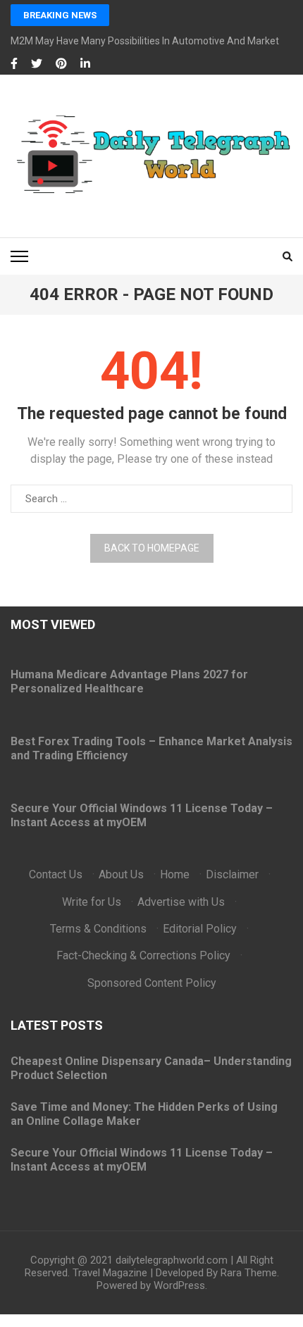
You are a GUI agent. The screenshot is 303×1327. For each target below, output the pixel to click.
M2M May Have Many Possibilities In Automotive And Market (145, 40)
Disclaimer (232, 874)
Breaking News (60, 15)
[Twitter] (36, 64)
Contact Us (55, 874)
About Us (121, 874)
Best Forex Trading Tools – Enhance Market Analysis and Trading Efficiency (151, 748)
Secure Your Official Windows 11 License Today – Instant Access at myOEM (142, 815)
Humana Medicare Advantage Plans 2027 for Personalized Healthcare (129, 681)
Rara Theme (249, 1272)
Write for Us (91, 902)
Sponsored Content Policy (151, 983)
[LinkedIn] (85, 64)
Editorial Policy (200, 928)
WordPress (179, 1285)
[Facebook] (14, 64)
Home (175, 874)
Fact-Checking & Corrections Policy (143, 955)
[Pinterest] (61, 64)
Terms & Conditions (98, 928)
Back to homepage (151, 548)
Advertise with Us (181, 902)
